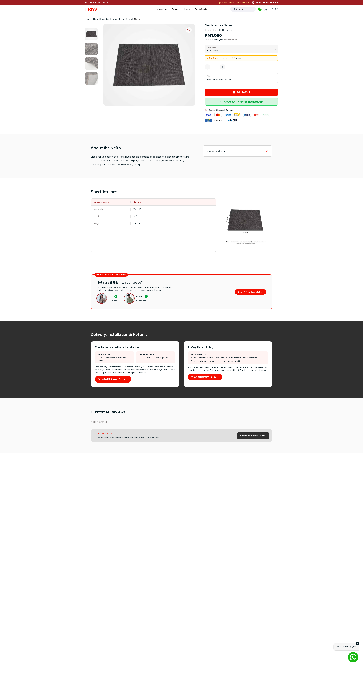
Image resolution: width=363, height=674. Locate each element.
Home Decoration (101, 19)
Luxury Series (125, 19)
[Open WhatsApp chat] (353, 657)
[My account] (265, 9)
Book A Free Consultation (250, 292)
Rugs (114, 19)
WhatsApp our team (215, 367)
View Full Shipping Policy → (113, 379)
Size (209, 76)
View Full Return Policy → (205, 376)
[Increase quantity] (223, 67)
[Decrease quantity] (207, 67)
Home (88, 19)
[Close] (357, 643)
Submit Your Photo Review (253, 435)
